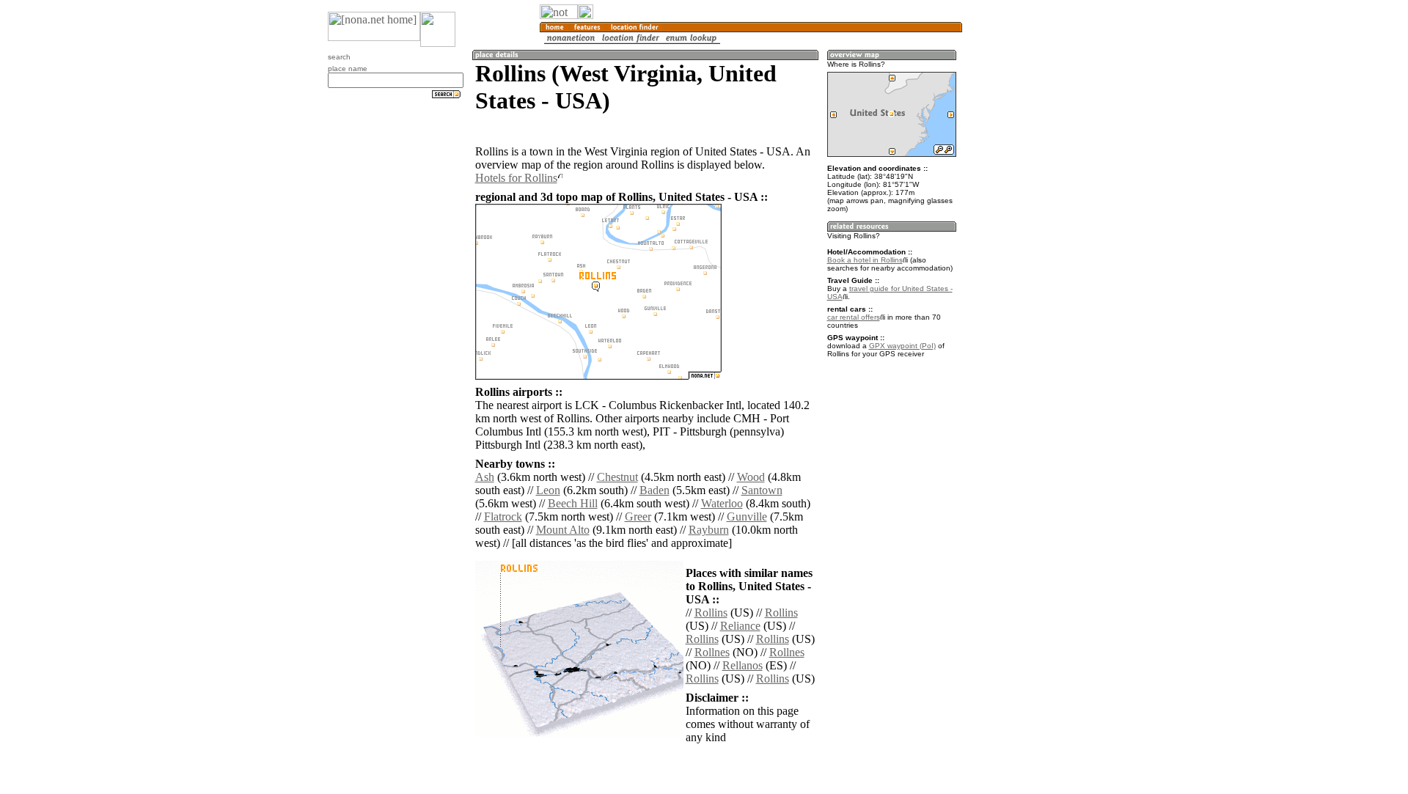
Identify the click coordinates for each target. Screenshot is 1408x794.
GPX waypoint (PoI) (902, 346)
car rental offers (853, 317)
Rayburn (709, 529)
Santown (761, 490)
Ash (484, 477)
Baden (654, 490)
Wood (751, 477)
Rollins (710, 612)
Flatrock (503, 516)
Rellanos (742, 665)
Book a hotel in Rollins (865, 260)
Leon (548, 490)
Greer (638, 516)
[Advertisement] (1032, 242)
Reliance (740, 626)
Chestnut (617, 477)
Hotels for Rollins (516, 178)
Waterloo (722, 503)
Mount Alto (563, 529)
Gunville (747, 516)
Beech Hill (573, 503)
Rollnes (712, 652)
